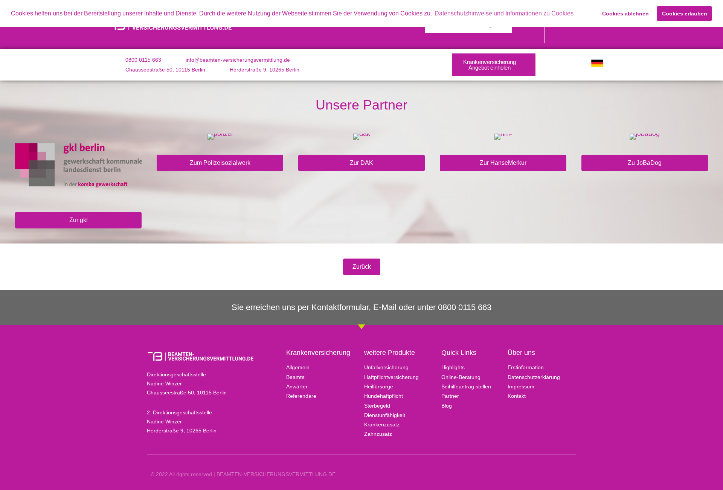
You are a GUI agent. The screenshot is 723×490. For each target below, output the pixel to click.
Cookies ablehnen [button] (625, 14)
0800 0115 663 (464, 307)
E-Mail (385, 307)
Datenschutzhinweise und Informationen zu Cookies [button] (504, 13)
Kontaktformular (340, 307)
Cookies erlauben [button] (684, 14)
